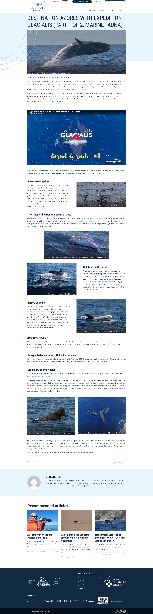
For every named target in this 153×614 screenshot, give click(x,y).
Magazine (122, 11)
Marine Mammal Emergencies (82, 1)
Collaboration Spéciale (32, 551)
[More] (124, 462)
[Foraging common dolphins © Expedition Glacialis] (51, 279)
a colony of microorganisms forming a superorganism (82, 221)
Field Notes (29, 461)
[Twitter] (117, 462)
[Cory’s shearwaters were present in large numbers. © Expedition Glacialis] (101, 194)
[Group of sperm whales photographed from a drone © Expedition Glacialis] (102, 416)
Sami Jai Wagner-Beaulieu (101, 554)
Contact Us (54, 1)
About (45, 1)
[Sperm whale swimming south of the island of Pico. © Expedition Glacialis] (51, 416)
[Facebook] (114, 462)
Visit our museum (58, 578)
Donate (65, 1)
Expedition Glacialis (81, 89)
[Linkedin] (120, 462)
